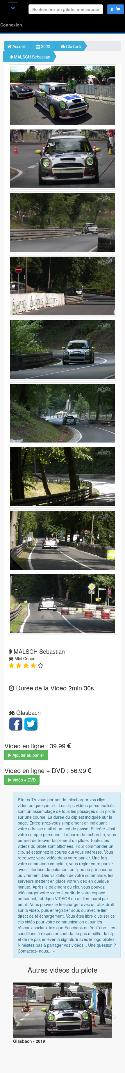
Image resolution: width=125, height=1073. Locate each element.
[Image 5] (62, 350)
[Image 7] (62, 477)
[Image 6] (62, 413)
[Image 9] (62, 604)
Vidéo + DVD (23, 780)
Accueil (18, 46)
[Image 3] (62, 222)
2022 (45, 46)
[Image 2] (62, 159)
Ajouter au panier (27, 755)
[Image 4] (62, 286)
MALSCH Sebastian (31, 57)
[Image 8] (62, 540)
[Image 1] (62, 95)
